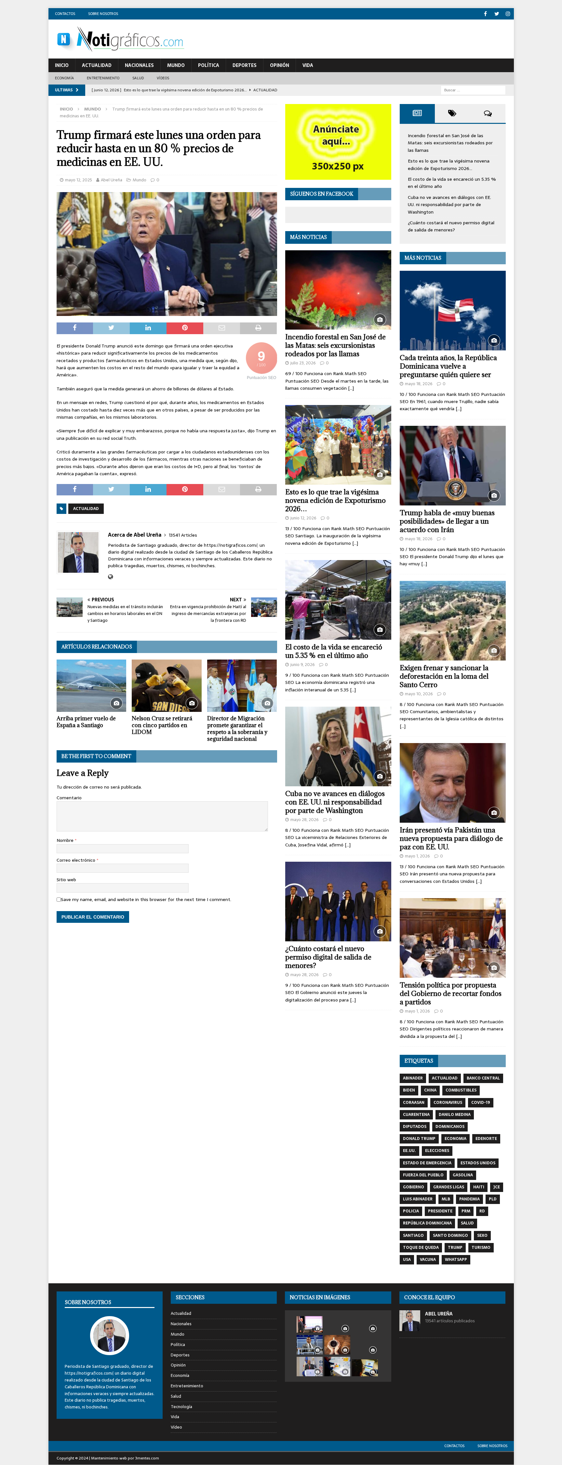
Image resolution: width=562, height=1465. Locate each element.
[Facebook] (485, 14)
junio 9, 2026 (302, 664)
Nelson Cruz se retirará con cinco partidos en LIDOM (162, 725)
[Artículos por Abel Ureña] (409, 1327)
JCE (496, 1187)
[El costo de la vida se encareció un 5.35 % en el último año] (338, 600)
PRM (466, 1211)
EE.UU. (409, 1150)
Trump (455, 1247)
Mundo (176, 65)
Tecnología (181, 1406)
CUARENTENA (416, 1114)
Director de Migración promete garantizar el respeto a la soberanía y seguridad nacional (237, 728)
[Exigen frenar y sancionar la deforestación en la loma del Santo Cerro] (453, 621)
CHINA (430, 1090)
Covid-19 (480, 1102)
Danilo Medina (455, 1114)
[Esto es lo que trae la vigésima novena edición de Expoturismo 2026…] (338, 445)
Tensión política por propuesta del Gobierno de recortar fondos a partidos (451, 993)
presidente (440, 1211)
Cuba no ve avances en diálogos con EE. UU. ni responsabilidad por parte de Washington (335, 802)
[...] (351, 388)
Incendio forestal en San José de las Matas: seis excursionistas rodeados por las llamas (335, 345)
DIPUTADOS (414, 1126)
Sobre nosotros (103, 14)
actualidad (86, 508)
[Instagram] (508, 14)
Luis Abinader (418, 1199)
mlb (446, 1199)
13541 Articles (183, 535)
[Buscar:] (473, 89)
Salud (138, 78)
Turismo (481, 1247)
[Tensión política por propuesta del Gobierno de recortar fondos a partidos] (453, 938)
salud (467, 1223)
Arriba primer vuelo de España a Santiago (86, 722)
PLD (493, 1199)
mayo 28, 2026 (304, 819)
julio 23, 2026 (303, 363)
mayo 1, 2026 (417, 856)
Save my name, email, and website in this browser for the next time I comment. (146, 899)
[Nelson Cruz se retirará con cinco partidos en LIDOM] (167, 686)
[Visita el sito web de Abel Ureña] (110, 577)
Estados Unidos (478, 1163)
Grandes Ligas (448, 1187)
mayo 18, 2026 (419, 383)
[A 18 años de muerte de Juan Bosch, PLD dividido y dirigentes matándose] (365, 1344)
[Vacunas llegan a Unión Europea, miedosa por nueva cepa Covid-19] (337, 1366)
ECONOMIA (455, 1138)
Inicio (62, 65)
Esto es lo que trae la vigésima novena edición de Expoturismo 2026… (335, 500)
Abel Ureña (111, 180)
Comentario (69, 797)
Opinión (279, 65)
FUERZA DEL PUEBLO (423, 1175)
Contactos (65, 14)
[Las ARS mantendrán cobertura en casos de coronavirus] (310, 1324)
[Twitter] (496, 14)
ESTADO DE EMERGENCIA (427, 1163)
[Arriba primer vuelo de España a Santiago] (92, 686)
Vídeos (163, 78)
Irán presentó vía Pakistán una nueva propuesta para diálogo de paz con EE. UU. (451, 838)
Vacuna (428, 1259)
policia (411, 1211)
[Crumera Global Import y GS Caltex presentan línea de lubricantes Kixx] (365, 1324)
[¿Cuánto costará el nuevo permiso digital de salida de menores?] (338, 901)
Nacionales (139, 65)
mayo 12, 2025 (78, 180)
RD (482, 1211)
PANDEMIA (469, 1199)
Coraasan (413, 1102)
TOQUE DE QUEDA (421, 1247)
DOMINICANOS (449, 1126)
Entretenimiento (103, 78)
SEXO (482, 1235)
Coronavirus (448, 1102)
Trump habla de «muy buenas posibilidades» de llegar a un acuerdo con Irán (447, 521)
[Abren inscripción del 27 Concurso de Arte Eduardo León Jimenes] (365, 1368)
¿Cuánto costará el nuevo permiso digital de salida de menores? (328, 957)
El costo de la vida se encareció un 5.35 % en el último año (333, 651)
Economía (64, 78)
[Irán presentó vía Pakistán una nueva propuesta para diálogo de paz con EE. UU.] (453, 783)
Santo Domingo (450, 1235)
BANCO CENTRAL (483, 1078)
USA (407, 1259)
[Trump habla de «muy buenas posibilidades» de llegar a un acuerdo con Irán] (453, 465)
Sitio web (66, 879)
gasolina (463, 1175)
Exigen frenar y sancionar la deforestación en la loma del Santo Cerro (444, 676)
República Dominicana (427, 1223)
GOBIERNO (413, 1187)
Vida (307, 65)
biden (409, 1090)
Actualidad (97, 65)
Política (208, 65)
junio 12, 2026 (303, 518)
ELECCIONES (437, 1150)
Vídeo (176, 1427)
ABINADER (413, 1078)
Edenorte (486, 1138)
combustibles (461, 1090)
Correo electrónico (77, 860)
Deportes (245, 65)
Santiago (413, 1235)
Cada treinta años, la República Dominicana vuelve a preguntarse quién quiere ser (448, 366)
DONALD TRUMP (419, 1138)
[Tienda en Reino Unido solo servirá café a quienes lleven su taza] (337, 1344)
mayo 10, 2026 (419, 693)
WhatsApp (456, 1259)
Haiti (478, 1187)
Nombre (66, 840)
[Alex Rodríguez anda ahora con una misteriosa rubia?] (310, 1344)
